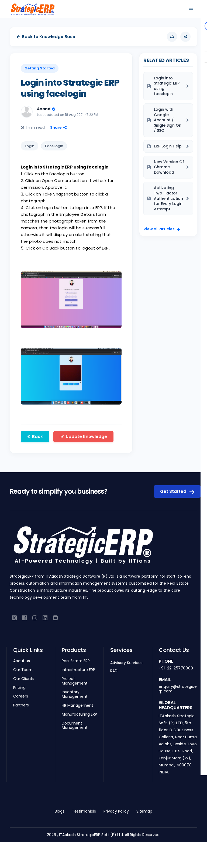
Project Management (75, 681)
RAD (114, 670)
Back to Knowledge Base (48, 36)
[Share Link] (185, 37)
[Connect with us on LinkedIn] (45, 617)
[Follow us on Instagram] (34, 617)
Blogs (59, 811)
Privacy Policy (116, 811)
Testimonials (84, 811)
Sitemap (144, 811)
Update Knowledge (86, 436)
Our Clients (23, 678)
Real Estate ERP (76, 661)
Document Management (75, 725)
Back (37, 436)
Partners (21, 705)
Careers (20, 696)
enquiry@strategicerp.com (178, 689)
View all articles (159, 229)
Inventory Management (75, 694)
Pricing (19, 687)
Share (56, 127)
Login (29, 146)
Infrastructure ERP (78, 670)
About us (21, 661)
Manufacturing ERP (79, 714)
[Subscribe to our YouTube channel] (55, 617)
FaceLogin (54, 146)
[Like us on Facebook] (24, 617)
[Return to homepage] (83, 548)
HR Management (77, 705)
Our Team (23, 670)
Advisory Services (126, 662)
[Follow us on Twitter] (14, 617)
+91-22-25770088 (176, 668)
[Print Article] (172, 37)
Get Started (173, 491)
